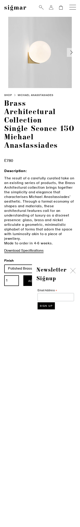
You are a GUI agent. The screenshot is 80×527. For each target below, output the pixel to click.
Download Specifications (24, 251)
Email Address (47, 290)
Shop (8, 95)
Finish (9, 261)
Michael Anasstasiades (35, 95)
